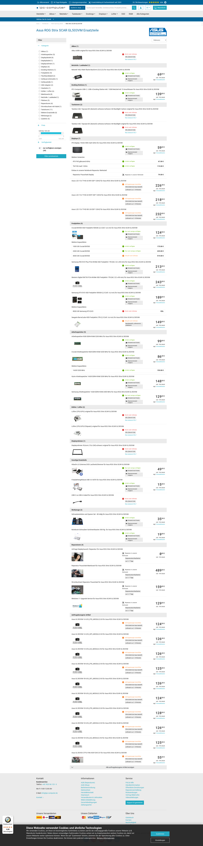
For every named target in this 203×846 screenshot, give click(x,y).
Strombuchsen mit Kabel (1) (51, 106)
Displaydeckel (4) (47, 57)
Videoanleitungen (132, 797)
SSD (123, 14)
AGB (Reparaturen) (88, 783)
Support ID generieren (135, 803)
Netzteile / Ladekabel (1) (50, 97)
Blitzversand (44, 2)
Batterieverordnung (88, 787)
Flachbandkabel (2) (48, 76)
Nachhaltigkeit (131, 822)
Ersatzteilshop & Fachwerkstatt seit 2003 (106, 2)
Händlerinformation (133, 785)
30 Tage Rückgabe (60, 2)
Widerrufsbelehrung (88, 800)
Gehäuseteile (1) (47, 82)
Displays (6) (45, 67)
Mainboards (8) (46, 94)
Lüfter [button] (113, 14)
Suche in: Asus (76, 8)
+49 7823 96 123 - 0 (49, 784)
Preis (43, 125)
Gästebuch (130, 817)
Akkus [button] (51, 14)
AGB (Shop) (85, 785)
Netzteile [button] (63, 14)
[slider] (40, 133)
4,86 (148, 2)
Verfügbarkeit (46, 142)
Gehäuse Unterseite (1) (49, 79)
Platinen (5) (45, 100)
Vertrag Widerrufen (132, 795)
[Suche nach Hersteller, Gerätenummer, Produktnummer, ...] (134, 8)
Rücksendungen (131, 792)
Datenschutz (85, 790)
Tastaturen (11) (47, 109)
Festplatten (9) (46, 73)
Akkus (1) (44, 51)
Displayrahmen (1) (48, 64)
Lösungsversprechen (79, 2)
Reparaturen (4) (47, 103)
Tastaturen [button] (76, 14)
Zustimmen (160, 834)
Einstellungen (160, 840)
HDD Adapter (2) (47, 85)
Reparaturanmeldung (133, 790)
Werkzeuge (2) (46, 116)
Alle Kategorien (143, 14)
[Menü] (11, 817)
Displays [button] (102, 14)
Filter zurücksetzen (51, 156)
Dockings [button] (90, 14)
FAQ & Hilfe (130, 783)
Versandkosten (160, 79)
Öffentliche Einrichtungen (135, 787)
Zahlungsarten (86, 805)
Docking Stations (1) (48, 70)
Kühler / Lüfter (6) (47, 91)
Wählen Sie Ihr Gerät (43, 19)
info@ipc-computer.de (49, 793)
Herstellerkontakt (87, 792)
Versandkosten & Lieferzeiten (91, 797)
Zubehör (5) (45, 119)
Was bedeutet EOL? (130, 59)
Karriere (128, 820)
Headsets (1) (46, 88)
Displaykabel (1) (47, 61)
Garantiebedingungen (89, 802)
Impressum (85, 795)
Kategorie (45, 46)
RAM (131, 14)
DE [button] (147, 8)
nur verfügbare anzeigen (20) (52, 149)
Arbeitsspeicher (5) (48, 54)
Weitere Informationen (105, 838)
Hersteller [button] (40, 14)
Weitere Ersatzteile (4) (49, 113)
